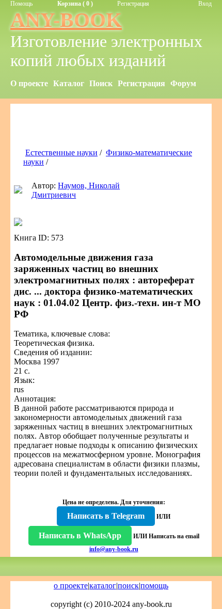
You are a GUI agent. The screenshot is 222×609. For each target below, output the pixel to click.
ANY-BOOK (66, 19)
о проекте (71, 585)
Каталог (68, 83)
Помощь (21, 3)
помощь (154, 585)
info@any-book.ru (113, 549)
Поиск (101, 83)
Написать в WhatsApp (80, 535)
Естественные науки (61, 152)
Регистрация (133, 3)
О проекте (29, 83)
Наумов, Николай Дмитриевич (75, 190)
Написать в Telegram (106, 515)
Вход (205, 3)
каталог (102, 585)
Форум (183, 83)
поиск (128, 585)
